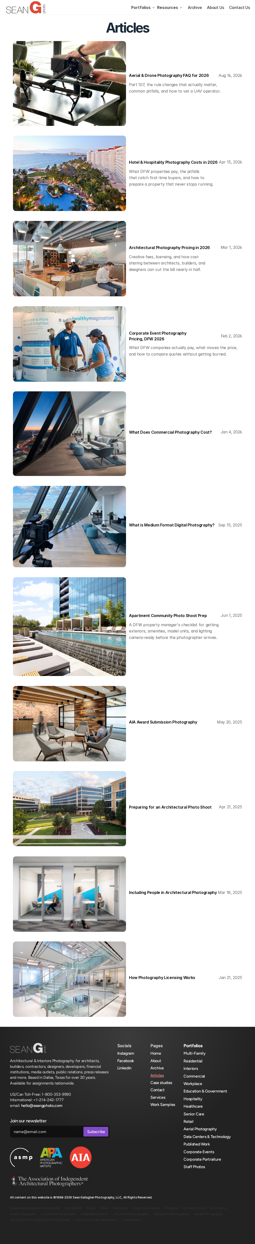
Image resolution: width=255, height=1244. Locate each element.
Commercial (194, 1076)
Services (157, 1097)
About (155, 1060)
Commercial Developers (58, 1214)
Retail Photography (208, 1214)
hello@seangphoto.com (42, 1105)
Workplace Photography (171, 1214)
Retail (188, 1121)
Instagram (125, 1053)
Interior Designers (23, 1214)
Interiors (191, 1068)
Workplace (193, 1083)
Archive (195, 7)
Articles (157, 1075)
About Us (215, 7)
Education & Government (205, 1091)
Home (155, 1053)
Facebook (125, 1060)
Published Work (197, 1144)
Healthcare (193, 1106)
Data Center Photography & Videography (40, 1220)
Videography (131, 1220)
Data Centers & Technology (207, 1136)
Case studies (161, 1082)
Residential (193, 1061)
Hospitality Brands (94, 1214)
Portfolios (140, 7)
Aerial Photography (200, 1129)
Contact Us (239, 7)
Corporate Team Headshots (96, 1220)
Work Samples (162, 1104)
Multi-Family (194, 1053)
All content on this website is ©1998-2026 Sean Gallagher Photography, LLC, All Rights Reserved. (81, 1197)
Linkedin (124, 1068)
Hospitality (193, 1098)
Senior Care (194, 1114)
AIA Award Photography (131, 1214)
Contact (157, 1090)
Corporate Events (199, 1151)
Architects (218, 1208)
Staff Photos (194, 1166)
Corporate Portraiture (202, 1159)
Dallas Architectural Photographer (35, 1208)
